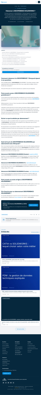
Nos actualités (4, 359)
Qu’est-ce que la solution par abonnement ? (9, 55)
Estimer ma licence (33, 205)
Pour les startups (5, 343)
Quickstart (4, 348)
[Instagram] (6, 383)
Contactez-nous (6, 373)
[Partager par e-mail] (36, 215)
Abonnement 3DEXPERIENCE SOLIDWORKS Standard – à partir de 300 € (14, 58)
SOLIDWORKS (17, 343)
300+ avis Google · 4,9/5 (20, 387)
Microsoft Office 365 (18, 354)
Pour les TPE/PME (5, 345)
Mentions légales (10, 386)
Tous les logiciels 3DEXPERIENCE (18, 352)
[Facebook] (3, 383)
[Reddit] (13, 383)
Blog (18, 6)
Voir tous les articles (35, 232)
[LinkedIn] (11, 383)
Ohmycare (4, 350)
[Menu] (39, 2)
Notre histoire (30, 343)
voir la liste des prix (31, 162)
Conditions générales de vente (19, 386)
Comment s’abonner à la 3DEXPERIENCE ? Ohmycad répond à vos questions (15, 52)
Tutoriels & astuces (23, 6)
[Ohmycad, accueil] (4, 2)
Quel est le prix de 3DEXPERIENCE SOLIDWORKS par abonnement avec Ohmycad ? (16, 57)
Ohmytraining (4, 353)
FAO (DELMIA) (17, 350)
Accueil (16, 6)
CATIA (16, 345)
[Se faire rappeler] (36, 2)
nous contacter (18, 197)
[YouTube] (8, 383)
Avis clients (30, 350)
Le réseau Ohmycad (31, 345)
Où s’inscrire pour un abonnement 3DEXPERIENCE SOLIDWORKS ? (13, 64)
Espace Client (4, 365)
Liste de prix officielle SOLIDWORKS (6, 362)
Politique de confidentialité (29, 386)
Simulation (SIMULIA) (18, 348)
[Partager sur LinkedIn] (34, 215)
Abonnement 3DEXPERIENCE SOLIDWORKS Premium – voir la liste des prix (15, 61)
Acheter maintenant (5, 363)
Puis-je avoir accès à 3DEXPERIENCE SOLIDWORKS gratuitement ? (13, 53)
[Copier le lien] (39, 215)
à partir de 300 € (34, 154)
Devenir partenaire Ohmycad (33, 348)
